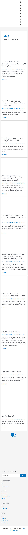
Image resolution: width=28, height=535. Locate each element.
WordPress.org (5, 522)
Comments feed (5, 520)
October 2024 (5, 493)
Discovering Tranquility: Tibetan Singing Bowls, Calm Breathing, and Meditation (13, 178)
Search (23, 475)
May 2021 (4, 498)
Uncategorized (17, 69)
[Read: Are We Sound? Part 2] (14, 320)
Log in (3, 516)
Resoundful (21, 13)
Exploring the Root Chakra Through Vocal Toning (12, 140)
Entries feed (4, 518)
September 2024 (5, 496)
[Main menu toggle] (25, 13)
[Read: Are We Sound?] (14, 400)
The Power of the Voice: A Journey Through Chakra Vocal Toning (14, 217)
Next (14, 436)
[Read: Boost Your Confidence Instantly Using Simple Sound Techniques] (14, 91)
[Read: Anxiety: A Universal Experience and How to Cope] (14, 283)
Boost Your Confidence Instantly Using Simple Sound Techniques (13, 103)
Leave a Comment (6, 69)
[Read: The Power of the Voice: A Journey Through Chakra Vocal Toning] (14, 205)
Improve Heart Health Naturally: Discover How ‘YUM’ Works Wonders (14, 64)
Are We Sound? (8, 416)
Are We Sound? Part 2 (10, 332)
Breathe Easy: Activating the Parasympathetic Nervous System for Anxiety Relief (13, 256)
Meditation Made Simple (11, 372)
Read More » (4, 80)
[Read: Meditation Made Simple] (14, 361)
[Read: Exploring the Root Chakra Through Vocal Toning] (14, 128)
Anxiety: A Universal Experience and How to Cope (13, 295)
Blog (12, 69)
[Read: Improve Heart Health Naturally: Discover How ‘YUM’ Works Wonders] (14, 52)
